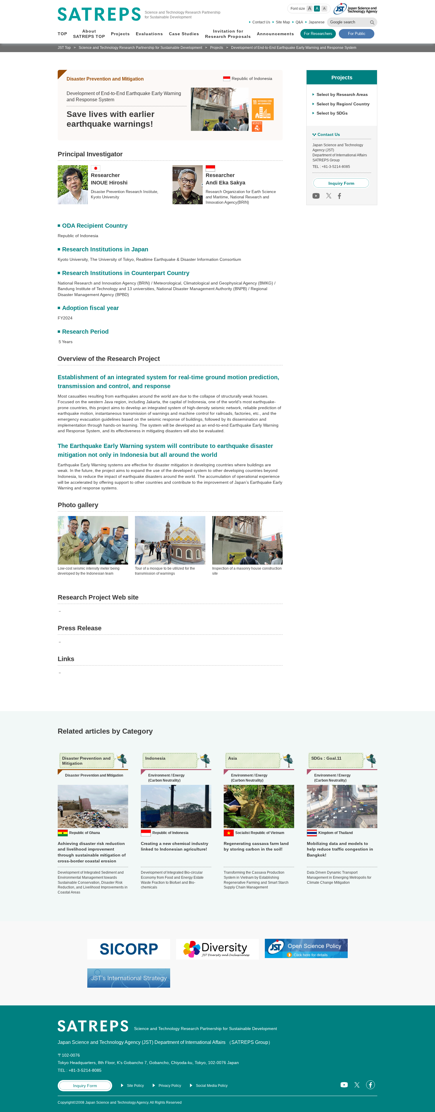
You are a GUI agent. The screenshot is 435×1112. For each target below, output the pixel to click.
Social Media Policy (212, 1086)
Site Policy (135, 1086)
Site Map (283, 22)
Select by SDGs (332, 113)
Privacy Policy (170, 1086)
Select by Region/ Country (343, 103)
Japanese (317, 22)
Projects (216, 48)
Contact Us (261, 22)
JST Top (64, 48)
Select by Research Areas (342, 94)
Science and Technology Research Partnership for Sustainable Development (140, 48)
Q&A (299, 22)
